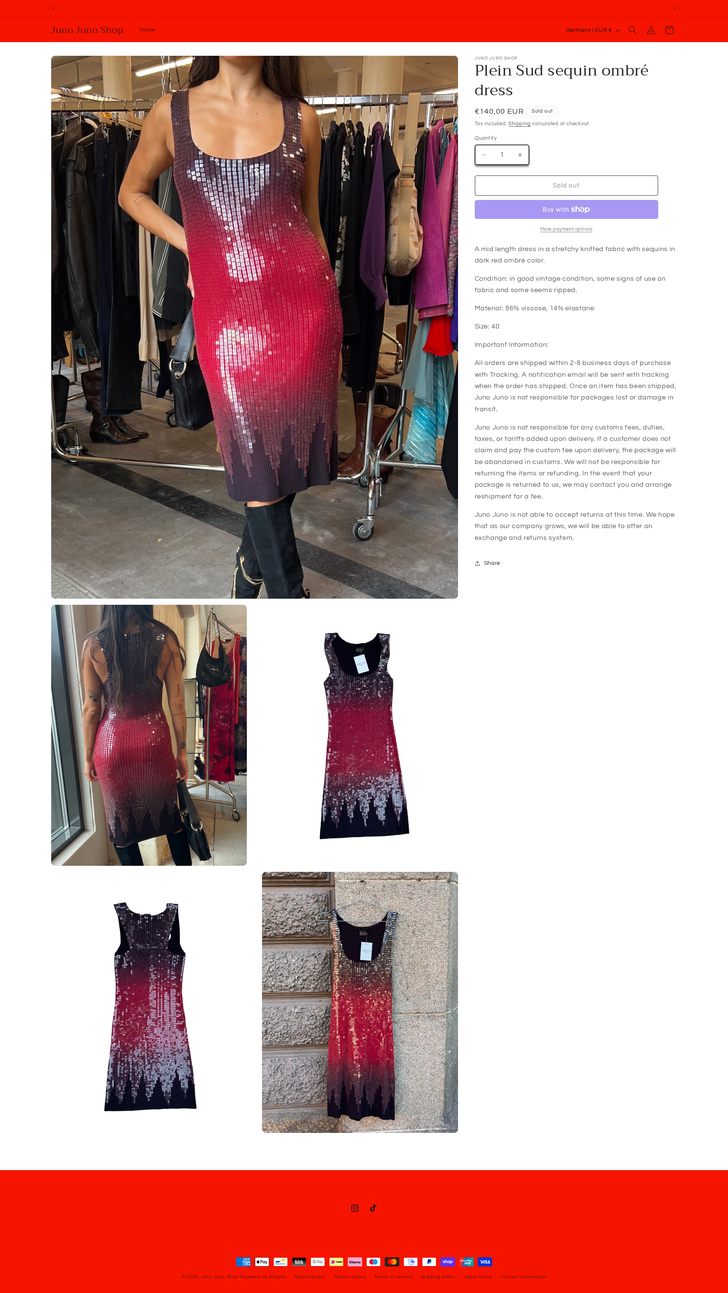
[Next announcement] (675, 8)
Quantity (486, 138)
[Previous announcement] (53, 8)
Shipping (519, 123)
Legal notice (478, 1276)
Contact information (523, 1276)
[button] (632, 30)
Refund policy (310, 1276)
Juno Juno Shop (219, 1276)
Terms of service (393, 1276)
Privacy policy (350, 1276)
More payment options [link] (566, 229)
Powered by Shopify (263, 1276)
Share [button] (492, 563)
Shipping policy (438, 1276)
